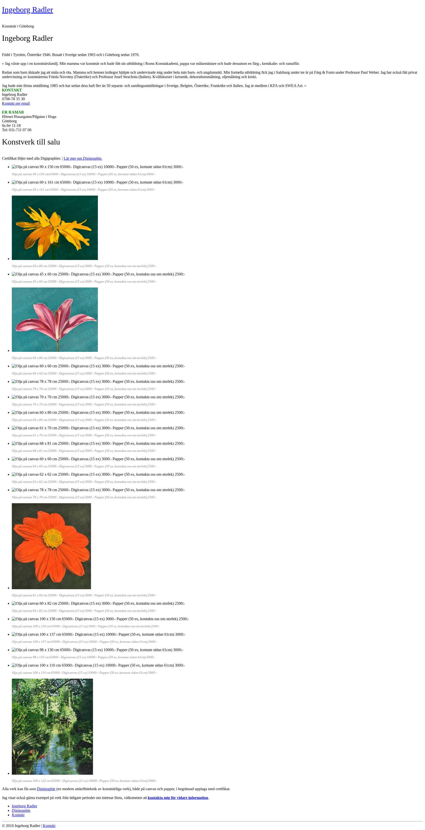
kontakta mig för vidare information (178, 798)
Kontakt (18, 815)
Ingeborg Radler (24, 806)
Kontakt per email (16, 103)
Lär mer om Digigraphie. (83, 158)
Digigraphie (46, 789)
